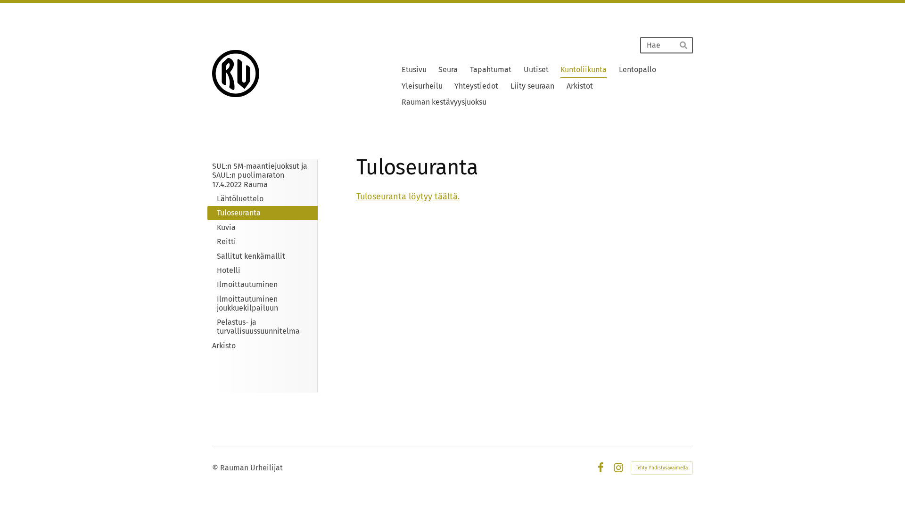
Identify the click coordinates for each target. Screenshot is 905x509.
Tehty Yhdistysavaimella (662, 468)
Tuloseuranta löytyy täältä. (408, 196)
